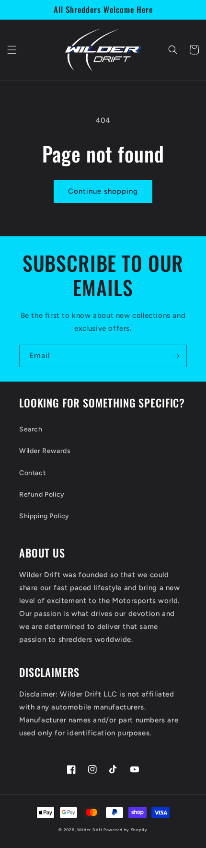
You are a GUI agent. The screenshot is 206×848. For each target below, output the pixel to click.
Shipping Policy (44, 516)
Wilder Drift (89, 829)
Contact (32, 473)
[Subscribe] (175, 356)
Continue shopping (103, 191)
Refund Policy (42, 494)
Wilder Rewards (44, 451)
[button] (12, 49)
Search (31, 429)
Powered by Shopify (125, 829)
